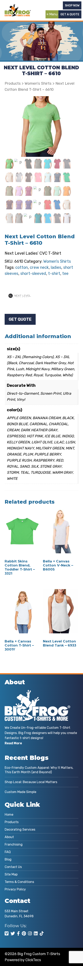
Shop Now (72, 5)
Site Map (11, 874)
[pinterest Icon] (24, 933)
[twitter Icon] (12, 933)
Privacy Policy (15, 889)
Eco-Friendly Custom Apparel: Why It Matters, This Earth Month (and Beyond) (39, 770)
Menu (53, 14)
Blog (8, 859)
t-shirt (54, 273)
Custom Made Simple (20, 792)
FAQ (8, 852)
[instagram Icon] (30, 933)
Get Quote (20, 319)
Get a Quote (69, 14)
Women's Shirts (38, 83)
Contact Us (13, 867)
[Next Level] (20, 296)
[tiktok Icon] (42, 933)
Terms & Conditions (19, 882)
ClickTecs (33, 960)
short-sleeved (33, 273)
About (9, 837)
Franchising (14, 844)
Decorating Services (20, 829)
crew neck (39, 267)
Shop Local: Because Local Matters (31, 782)
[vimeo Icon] (6, 933)
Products (13, 83)
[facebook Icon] (18, 933)
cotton (21, 267)
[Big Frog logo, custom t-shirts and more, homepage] (18, 7)
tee (65, 273)
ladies (56, 267)
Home (9, 814)
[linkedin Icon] (36, 933)
